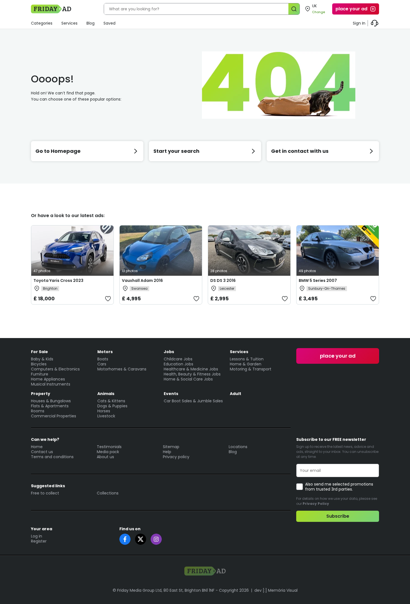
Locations (238, 447)
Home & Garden (245, 364)
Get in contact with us (300, 151)
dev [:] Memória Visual (276, 590)
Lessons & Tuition (247, 359)
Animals (105, 393)
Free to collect (45, 493)
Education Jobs (178, 364)
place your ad (351, 9)
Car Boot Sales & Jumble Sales (193, 400)
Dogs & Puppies (112, 405)
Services (69, 23)
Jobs (169, 351)
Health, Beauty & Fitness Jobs (192, 374)
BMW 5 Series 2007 (318, 280)
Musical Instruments (50, 384)
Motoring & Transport (250, 369)
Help (167, 452)
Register (39, 541)
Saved (109, 23)
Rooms (37, 410)
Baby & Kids (42, 359)
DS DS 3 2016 (223, 280)
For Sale (39, 351)
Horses (103, 410)
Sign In (359, 23)
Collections (108, 493)
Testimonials (109, 447)
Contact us (42, 452)
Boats (102, 359)
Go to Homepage (58, 151)
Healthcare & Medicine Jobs (191, 369)
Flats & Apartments (50, 405)
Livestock (106, 415)
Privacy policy (176, 457)
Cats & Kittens (111, 400)
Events (171, 393)
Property (40, 393)
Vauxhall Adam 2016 (142, 280)
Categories (41, 23)
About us (105, 457)
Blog (90, 23)
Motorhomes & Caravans (121, 369)
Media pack (108, 452)
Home (37, 447)
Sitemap (171, 447)
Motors (105, 351)
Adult (235, 393)
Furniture (39, 374)
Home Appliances (48, 379)
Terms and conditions (52, 457)
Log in (36, 536)
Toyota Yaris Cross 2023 (58, 280)
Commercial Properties (53, 415)
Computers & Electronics (55, 369)
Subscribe (337, 516)
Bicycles (39, 364)
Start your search (176, 151)
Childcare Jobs (178, 359)
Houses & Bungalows (51, 400)
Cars (101, 364)
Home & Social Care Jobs (188, 379)
